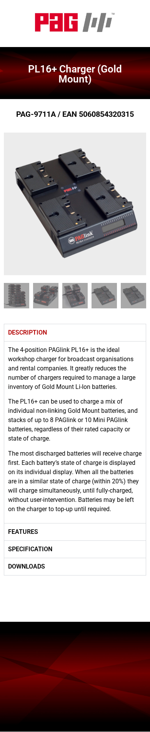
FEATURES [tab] (23, 531)
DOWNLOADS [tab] (26, 566)
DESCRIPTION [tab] (27, 332)
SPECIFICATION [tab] (30, 549)
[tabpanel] (75, 432)
